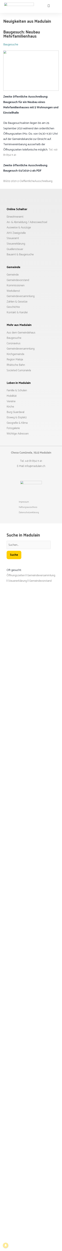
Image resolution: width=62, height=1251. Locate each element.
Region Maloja (15, 359)
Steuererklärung (16, 243)
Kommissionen (15, 285)
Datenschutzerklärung (29, 512)
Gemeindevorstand (18, 280)
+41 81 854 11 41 (33, 461)
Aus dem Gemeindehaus (21, 332)
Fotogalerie (13, 428)
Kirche (10, 406)
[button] (56, 4)
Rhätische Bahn (16, 365)
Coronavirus (14, 343)
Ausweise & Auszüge (19, 227)
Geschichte (13, 307)
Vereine (11, 401)
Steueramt (13, 238)
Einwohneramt (15, 216)
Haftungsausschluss (28, 507)
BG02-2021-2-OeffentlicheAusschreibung (27, 181)
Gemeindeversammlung (41, 575)
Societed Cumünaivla (19, 370)
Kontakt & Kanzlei (17, 312)
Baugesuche (10, 44)
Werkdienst (13, 291)
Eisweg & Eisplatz (17, 417)
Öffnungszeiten (16, 575)
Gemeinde (13, 274)
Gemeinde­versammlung (21, 296)
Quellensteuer (15, 249)
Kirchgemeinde (15, 354)
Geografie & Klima (17, 423)
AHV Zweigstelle (16, 233)
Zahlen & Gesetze (17, 301)
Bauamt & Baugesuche (20, 254)
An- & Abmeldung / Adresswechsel (27, 222)
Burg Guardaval (15, 412)
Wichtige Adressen (18, 433)
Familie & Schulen (17, 390)
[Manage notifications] (5, 1245)
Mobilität (12, 396)
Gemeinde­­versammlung (21, 348)
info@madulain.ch (35, 466)
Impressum (24, 502)
